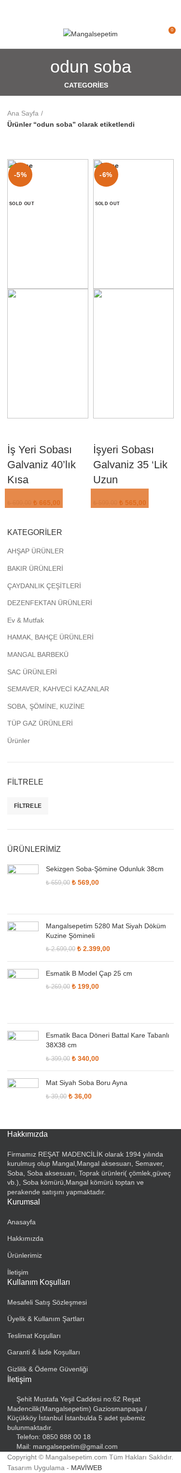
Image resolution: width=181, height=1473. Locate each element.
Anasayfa (21, 1222)
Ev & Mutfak (25, 620)
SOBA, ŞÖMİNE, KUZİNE (45, 706)
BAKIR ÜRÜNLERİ (35, 568)
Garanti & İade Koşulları (43, 1352)
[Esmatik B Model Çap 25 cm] (23, 992)
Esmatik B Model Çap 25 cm (89, 973)
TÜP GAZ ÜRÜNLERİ (40, 723)
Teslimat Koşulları (34, 1335)
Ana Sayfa (23, 113)
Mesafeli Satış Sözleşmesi (47, 1302)
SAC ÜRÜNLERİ (32, 672)
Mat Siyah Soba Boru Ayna (86, 1082)
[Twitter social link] (79, 9)
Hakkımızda (25, 1238)
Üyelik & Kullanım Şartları (45, 1319)
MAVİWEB (86, 1468)
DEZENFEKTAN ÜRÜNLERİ (49, 603)
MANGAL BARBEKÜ (38, 654)
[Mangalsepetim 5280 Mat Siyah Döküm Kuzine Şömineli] (23, 938)
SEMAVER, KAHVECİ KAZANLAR (58, 689)
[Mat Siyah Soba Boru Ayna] (23, 1094)
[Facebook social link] (68, 9)
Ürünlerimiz (24, 1255)
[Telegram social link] (112, 9)
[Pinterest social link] (90, 9)
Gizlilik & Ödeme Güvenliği (47, 1369)
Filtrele (28, 806)
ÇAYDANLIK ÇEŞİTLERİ (44, 586)
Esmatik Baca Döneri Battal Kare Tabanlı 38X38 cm (107, 1040)
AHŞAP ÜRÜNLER (35, 551)
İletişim (17, 1272)
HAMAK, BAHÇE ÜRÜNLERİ (50, 637)
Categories (86, 85)
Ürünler (18, 740)
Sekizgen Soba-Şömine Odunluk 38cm (105, 869)
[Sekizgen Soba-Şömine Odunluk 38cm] (23, 885)
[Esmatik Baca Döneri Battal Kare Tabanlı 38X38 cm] (23, 1047)
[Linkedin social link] (101, 9)
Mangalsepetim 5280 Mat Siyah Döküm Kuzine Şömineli (106, 930)
